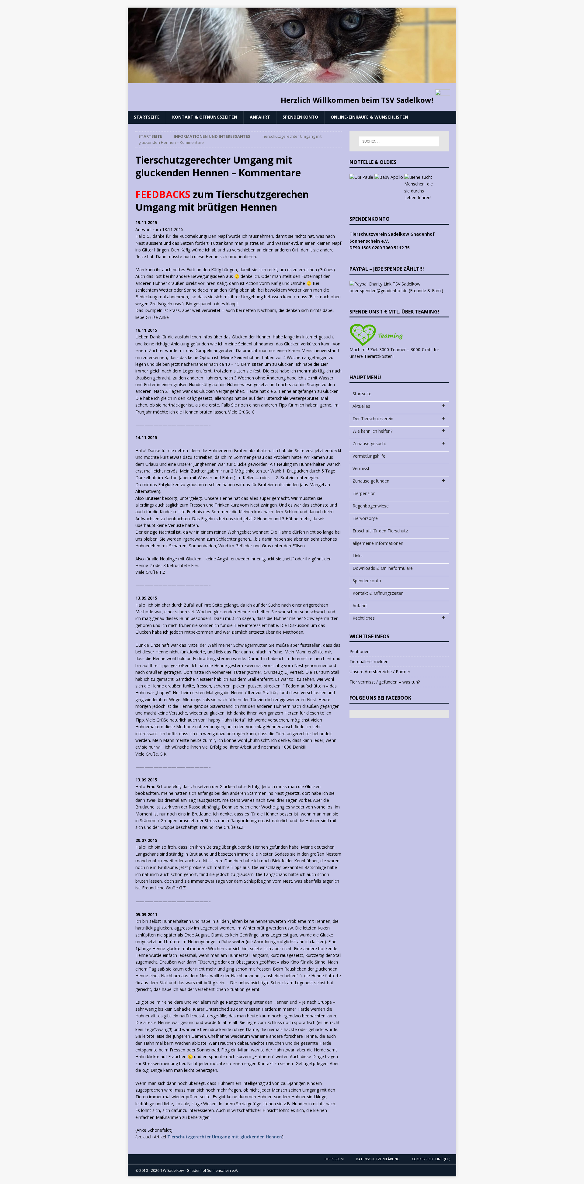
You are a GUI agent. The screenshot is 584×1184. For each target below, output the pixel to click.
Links (358, 556)
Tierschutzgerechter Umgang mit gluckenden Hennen (224, 1137)
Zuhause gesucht (369, 443)
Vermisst (361, 468)
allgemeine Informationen (378, 543)
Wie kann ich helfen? (372, 431)
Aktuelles (361, 406)
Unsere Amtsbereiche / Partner (379, 671)
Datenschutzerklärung (378, 1159)
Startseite (147, 117)
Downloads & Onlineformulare (383, 568)
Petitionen (359, 651)
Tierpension (364, 493)
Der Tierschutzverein (373, 418)
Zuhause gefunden (371, 481)
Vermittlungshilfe (369, 456)
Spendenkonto (300, 117)
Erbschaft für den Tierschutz (380, 531)
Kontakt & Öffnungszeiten (204, 117)
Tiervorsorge (365, 518)
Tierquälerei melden (368, 661)
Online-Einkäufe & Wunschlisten (369, 117)
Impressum (334, 1159)
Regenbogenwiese (371, 506)
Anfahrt (260, 117)
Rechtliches (364, 618)
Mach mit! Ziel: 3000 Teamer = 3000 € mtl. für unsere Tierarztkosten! (394, 353)
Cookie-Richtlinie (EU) (431, 1159)
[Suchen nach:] (399, 141)
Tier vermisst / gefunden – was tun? (384, 682)
